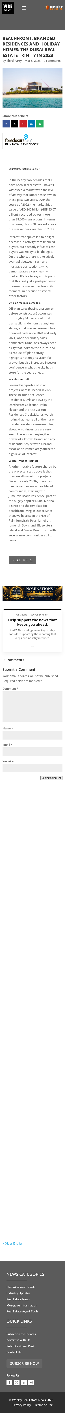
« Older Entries (13, 1243)
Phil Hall (15, 858)
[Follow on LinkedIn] (24, 1382)
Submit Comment (51, 777)
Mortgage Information (21, 1305)
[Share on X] (14, 123)
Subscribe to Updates (21, 1334)
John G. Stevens (20, 932)
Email (7, 745)
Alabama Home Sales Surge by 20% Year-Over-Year (30, 841)
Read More (22, 560)
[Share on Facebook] (6, 123)
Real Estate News (18, 1299)
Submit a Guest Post (20, 1346)
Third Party (14, 61)
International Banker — (30, 168)
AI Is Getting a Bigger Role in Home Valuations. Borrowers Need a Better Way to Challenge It (32, 1217)
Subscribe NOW (24, 1363)
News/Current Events (21, 1287)
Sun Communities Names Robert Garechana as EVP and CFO (30, 996)
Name (8, 728)
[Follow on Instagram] (31, 1382)
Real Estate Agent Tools (22, 1311)
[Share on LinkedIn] (31, 123)
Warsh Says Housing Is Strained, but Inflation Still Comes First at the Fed (32, 1141)
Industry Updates (18, 1293)
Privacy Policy (21, 1405)
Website (8, 761)
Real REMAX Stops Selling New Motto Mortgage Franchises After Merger (31, 1067)
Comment (10, 689)
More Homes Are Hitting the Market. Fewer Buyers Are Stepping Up (29, 918)
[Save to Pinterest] (23, 123)
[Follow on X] (17, 1382)
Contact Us (13, 1352)
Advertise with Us (18, 1340)
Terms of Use (43, 1405)
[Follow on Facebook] (9, 1382)
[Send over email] (40, 123)
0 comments (52, 61)
